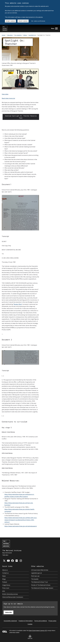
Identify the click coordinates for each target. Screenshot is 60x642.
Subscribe (8, 612)
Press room (5, 588)
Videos (25, 35)
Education (10, 35)
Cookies (30, 624)
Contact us (5, 573)
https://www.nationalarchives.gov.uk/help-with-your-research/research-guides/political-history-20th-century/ (20, 520)
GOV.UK (30, 638)
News (4, 576)
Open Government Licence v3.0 (38, 630)
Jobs (3, 591)
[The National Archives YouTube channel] (8, 561)
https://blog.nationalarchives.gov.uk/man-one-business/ (18, 504)
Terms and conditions (40, 621)
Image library (6, 585)
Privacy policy (52, 621)
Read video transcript (8, 98)
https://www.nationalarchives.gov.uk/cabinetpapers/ (20, 526)
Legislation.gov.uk (36, 573)
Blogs (4, 579)
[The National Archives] (4, 28)
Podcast (4, 582)
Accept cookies (10, 21)
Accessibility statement (10, 621)
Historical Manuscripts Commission (12, 597)
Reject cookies (23, 21)
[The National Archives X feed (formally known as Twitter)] (4, 561)
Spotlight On (32, 35)
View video (5, 94)
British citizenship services (10, 594)
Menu (52, 28)
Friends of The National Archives (40, 585)
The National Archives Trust (39, 582)
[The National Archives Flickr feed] (17, 561)
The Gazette (34, 579)
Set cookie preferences (38, 21)
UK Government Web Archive (39, 570)
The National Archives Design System (42, 588)
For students (18, 35)
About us (5, 570)
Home (3, 35)
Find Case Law (35, 576)
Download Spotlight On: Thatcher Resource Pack (21, 117)
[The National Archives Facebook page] (12, 561)
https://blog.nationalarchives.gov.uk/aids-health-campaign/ (19, 510)
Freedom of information (26, 621)
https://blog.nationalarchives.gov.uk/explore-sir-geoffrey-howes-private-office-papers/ (19, 495)
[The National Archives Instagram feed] (21, 561)
